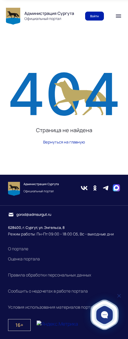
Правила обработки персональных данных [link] (49, 275)
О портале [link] (18, 248)
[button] (104, 315)
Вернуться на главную (64, 142)
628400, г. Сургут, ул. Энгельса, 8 (36, 227)
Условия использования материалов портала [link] (52, 307)
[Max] (116, 188)
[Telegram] (105, 188)
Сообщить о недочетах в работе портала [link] (48, 291)
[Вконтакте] (84, 188)
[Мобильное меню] (118, 16)
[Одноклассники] (95, 188)
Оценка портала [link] (24, 259)
